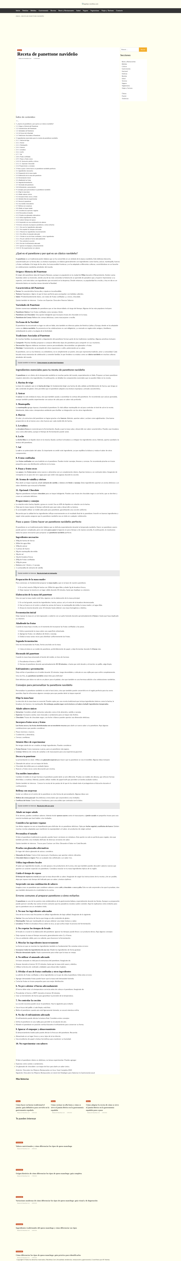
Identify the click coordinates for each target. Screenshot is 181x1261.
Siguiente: (55, 1073)
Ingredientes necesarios (25, 171)
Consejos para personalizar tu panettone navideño (33, 189)
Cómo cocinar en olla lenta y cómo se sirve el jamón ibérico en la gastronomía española (67, 1107)
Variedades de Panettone (26, 131)
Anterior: (44, 1070)
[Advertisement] (90, 32)
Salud (78, 11)
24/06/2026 (34, 1112)
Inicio (18, 11)
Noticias (25, 11)
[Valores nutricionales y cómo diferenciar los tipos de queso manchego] (30, 1131)
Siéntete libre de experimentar (27, 199)
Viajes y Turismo (107, 11)
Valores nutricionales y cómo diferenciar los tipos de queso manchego (44, 1146)
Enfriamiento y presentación (27, 187)
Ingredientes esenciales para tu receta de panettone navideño (37, 138)
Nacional (125, 71)
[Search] (164, 10)
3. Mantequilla (22, 145)
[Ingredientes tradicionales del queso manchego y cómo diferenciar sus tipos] (30, 1213)
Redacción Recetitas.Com (25, 58)
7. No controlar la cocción (26, 241)
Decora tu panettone (24, 201)
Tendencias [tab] (125, 98)
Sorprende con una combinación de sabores (32, 222)
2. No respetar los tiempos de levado (29, 229)
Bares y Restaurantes (66, 11)
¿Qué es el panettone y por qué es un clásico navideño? (35, 124)
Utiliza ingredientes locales (27, 217)
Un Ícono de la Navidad (25, 133)
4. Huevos (21, 147)
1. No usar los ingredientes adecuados (30, 227)
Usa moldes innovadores (26, 203)
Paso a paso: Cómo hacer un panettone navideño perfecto (36, 168)
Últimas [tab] (124, 93)
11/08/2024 (37, 58)
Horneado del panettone (25, 185)
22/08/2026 (34, 1257)
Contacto (119, 11)
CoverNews (96, 1259)
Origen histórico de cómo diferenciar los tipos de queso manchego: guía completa (49, 1173)
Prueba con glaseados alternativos (29, 215)
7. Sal (20, 154)
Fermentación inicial (24, 178)
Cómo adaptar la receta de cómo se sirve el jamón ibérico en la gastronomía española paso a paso (102, 1107)
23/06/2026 (69, 1112)
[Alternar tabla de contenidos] (17, 121)
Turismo (124, 81)
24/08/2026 (34, 1230)
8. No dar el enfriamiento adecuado (29, 243)
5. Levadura (22, 149)
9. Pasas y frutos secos (25, 159)
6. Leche (21, 152)
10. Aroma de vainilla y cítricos (28, 161)
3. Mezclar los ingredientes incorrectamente (32, 232)
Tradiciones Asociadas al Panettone (29, 135)
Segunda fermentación (25, 182)
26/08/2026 (34, 1203)
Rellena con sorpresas (25, 206)
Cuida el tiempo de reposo (27, 220)
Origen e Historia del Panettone (28, 126)
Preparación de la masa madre (27, 173)
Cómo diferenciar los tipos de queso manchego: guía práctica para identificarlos (48, 1255)
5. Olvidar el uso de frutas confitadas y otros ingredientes (36, 236)
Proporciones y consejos (27, 166)
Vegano (85, 11)
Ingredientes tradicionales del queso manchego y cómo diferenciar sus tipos (46, 1228)
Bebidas (33, 11)
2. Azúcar (21, 143)
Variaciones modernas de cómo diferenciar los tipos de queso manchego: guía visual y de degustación (56, 1201)
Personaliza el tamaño (26, 213)
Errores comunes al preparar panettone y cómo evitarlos (35, 225)
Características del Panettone (27, 128)
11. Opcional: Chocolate (26, 163)
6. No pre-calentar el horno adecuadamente (31, 239)
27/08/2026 (34, 1176)
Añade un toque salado (25, 208)
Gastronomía (43, 11)
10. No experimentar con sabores (29, 248)
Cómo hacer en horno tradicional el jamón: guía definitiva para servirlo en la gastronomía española (32, 1107)
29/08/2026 (34, 1148)
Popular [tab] (124, 96)
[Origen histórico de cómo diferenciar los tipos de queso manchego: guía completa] (30, 1159)
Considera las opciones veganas (28, 210)
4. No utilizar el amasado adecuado (29, 234)
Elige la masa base (24, 192)
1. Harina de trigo (23, 140)
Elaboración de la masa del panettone (29, 175)
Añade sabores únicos (25, 194)
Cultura (124, 66)
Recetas (53, 11)
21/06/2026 (104, 1112)
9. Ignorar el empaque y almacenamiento (30, 246)
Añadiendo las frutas (24, 180)
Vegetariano (94, 11)
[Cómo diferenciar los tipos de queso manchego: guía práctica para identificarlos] (30, 1240)
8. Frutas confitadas (24, 156)
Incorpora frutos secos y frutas (27, 196)
